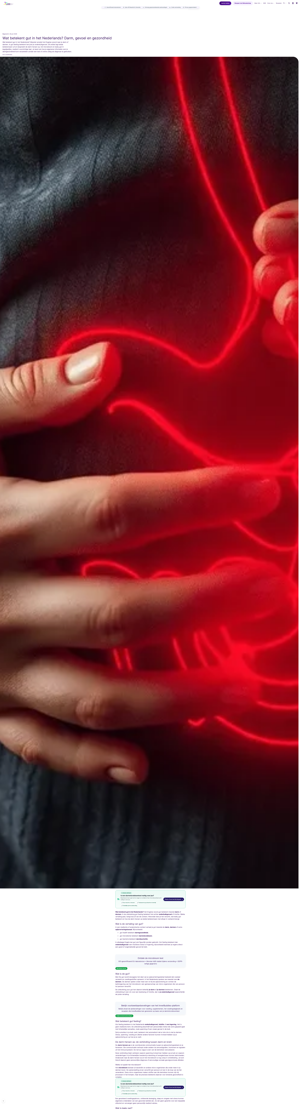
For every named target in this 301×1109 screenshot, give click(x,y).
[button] (289, 3)
